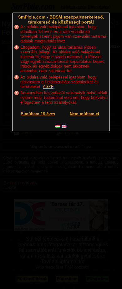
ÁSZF (48, 86)
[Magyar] (57, 126)
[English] (64, 126)
